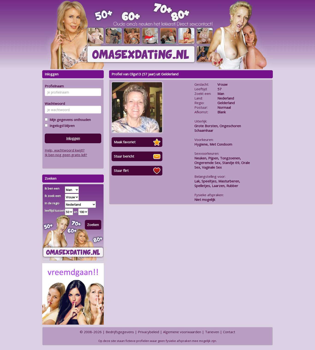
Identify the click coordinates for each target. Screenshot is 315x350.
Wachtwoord (53, 103)
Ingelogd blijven (61, 125)
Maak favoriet (125, 142)
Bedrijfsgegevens (120, 332)
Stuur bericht (124, 156)
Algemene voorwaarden (182, 332)
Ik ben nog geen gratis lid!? (66, 154)
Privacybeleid (148, 332)
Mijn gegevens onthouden (69, 119)
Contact (229, 332)
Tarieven (212, 332)
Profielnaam (53, 86)
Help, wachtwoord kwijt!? (65, 150)
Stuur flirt (121, 170)
